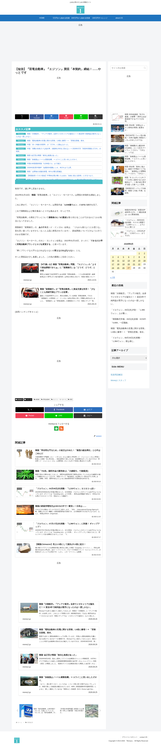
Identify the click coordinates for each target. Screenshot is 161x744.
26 (123, 268)
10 (113, 261)
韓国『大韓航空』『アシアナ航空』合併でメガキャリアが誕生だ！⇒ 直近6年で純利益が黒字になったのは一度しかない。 (128, 298)
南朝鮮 (37, 399)
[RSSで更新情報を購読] (61, 428)
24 (113, 268)
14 (134, 261)
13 (129, 261)
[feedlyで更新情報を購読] (56, 428)
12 (123, 261)
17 (113, 264)
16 (144, 261)
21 (134, 264)
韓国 (71, 399)
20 (129, 264)
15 (139, 261)
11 (118, 261)
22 (139, 264)
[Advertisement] (80, 42)
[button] (96, 116)
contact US (143, 737)
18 (118, 264)
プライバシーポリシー (129, 737)
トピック (29, 399)
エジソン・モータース (59, 399)
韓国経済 (20, 399)
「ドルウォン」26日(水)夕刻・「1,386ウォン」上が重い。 (128, 311)
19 (123, 264)
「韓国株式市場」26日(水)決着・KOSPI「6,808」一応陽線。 (128, 321)
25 (118, 268)
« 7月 (112, 277)
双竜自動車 (46, 399)
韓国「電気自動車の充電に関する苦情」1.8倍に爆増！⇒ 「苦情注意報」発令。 (128, 330)
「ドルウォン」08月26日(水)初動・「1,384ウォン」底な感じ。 (126, 339)
